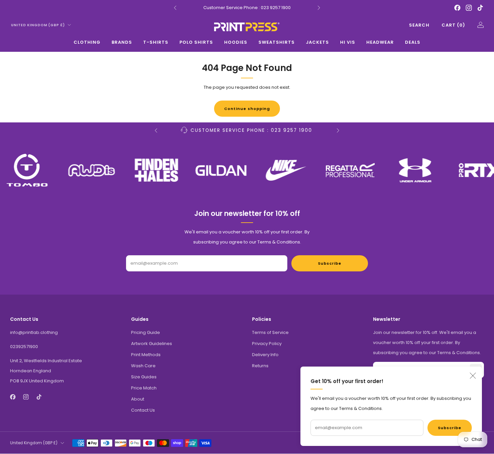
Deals (412, 42)
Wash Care (143, 366)
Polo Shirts (196, 42)
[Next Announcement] (319, 7)
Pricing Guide (145, 332)
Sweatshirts (276, 42)
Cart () (453, 25)
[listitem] (247, 8)
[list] (247, 170)
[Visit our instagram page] (469, 7)
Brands (122, 42)
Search (419, 25)
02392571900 (24, 346)
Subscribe (449, 427)
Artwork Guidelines (151, 343)
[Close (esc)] (473, 376)
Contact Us (143, 410)
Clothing (87, 42)
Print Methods (146, 354)
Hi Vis (347, 42)
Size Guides (144, 377)
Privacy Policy (267, 343)
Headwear (380, 42)
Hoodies (235, 42)
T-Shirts (155, 42)
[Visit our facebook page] (457, 7)
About (137, 399)
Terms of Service (270, 332)
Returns (260, 366)
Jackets (317, 42)
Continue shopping (247, 108)
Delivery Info (265, 354)
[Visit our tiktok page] (480, 7)
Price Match (144, 388)
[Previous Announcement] (175, 7)
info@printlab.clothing (34, 332)
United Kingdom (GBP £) (38, 25)
